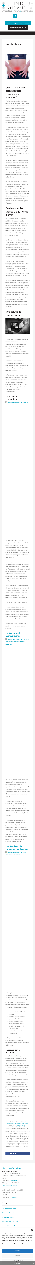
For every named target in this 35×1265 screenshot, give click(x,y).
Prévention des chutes (8, 1213)
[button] (32, 1230)
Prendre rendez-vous (18, 27)
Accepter (17, 1250)
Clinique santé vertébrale (17, 8)
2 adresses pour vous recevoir (18, 23)
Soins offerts (20, 1125)
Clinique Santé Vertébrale (11, 1168)
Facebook (19, 1148)
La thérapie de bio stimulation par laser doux (17, 848)
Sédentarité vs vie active (9, 1226)
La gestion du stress (8, 1217)
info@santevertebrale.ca (9, 1185)
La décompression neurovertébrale (13, 634)
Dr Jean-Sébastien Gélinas (21, 1123)
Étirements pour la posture (10, 1221)
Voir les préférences (18, 1261)
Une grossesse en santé (9, 1208)
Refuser (17, 1256)
